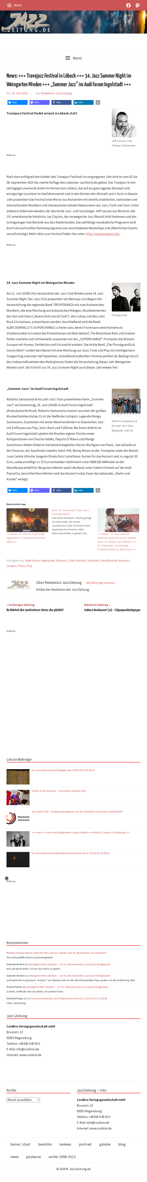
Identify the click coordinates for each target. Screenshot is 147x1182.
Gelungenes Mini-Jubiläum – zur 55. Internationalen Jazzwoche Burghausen (69, 964)
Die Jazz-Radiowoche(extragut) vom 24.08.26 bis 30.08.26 (63, 770)
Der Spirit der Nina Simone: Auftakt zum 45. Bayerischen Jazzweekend (67, 952)
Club (71, 560)
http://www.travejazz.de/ (103, 234)
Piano (21, 566)
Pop (29, 566)
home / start (20, 1144)
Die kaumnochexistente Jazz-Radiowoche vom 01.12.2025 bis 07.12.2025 (67, 998)
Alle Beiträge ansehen (100, 583)
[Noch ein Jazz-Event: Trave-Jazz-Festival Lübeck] (75, 521)
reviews (65, 1144)
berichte (45, 1144)
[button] (17, 102)
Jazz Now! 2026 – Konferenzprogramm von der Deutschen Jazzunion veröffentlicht (77, 811)
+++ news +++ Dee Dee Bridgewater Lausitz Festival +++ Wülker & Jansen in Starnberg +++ (81, 832)
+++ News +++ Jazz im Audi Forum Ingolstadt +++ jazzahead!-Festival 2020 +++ (26, 537)
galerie (104, 1144)
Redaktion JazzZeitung (56, 93)
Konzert (124, 560)
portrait (85, 1144)
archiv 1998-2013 (62, 1156)
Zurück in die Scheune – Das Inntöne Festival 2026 (59, 791)
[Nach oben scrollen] (140, 1175)
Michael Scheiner (16, 952)
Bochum (61, 560)
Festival (81, 560)
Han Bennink (108, 560)
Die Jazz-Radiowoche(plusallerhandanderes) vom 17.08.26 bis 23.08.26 (70, 853)
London (11, 566)
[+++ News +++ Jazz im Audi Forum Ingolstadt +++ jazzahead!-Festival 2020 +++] (27, 520)
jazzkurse (33, 1156)
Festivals (93, 560)
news (14, 1156)
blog (122, 1144)
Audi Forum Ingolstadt (40, 560)
